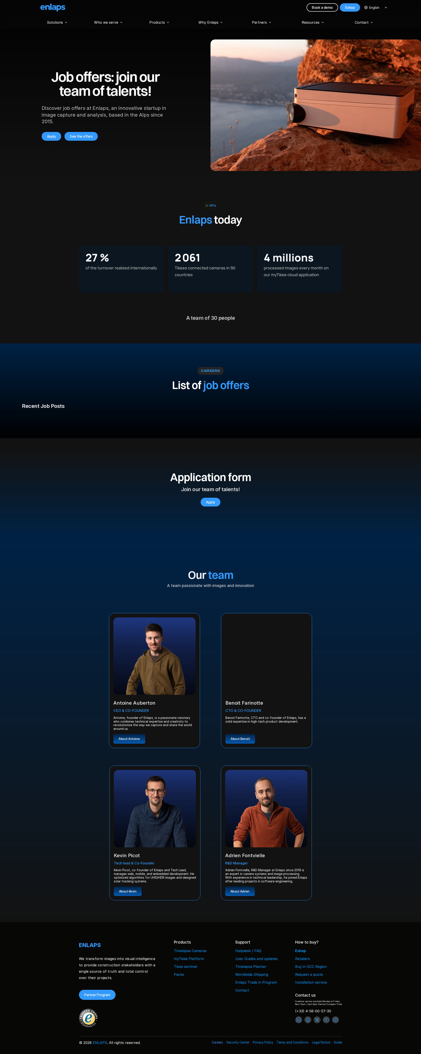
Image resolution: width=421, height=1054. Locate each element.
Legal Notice (321, 1042)
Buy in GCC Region (311, 966)
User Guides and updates (256, 958)
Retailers (302, 958)
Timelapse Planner (250, 966)
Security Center (238, 1042)
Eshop (300, 951)
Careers (217, 1042)
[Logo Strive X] (52, 7)
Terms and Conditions (293, 1042)
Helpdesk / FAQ (248, 951)
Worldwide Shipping (251, 974)
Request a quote (309, 974)
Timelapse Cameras (190, 951)
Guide (338, 1042)
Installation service (311, 982)
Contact (242, 990)
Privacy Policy (263, 1042)
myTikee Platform (189, 958)
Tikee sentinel (185, 966)
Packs (179, 974)
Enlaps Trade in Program (256, 982)
